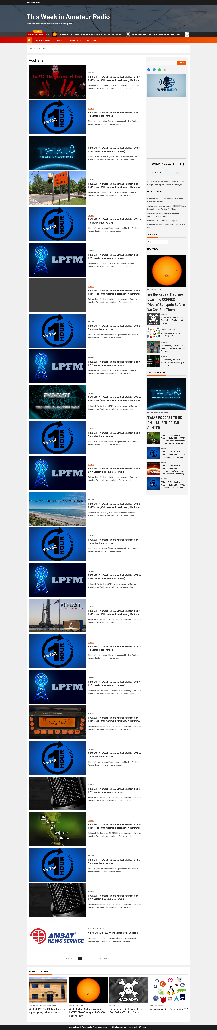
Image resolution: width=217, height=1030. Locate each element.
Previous (69, 958)
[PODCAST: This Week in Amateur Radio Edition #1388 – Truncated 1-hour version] (57, 544)
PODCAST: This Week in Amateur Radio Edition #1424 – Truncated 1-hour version (173, 454)
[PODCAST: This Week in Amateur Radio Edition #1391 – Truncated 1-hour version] (57, 224)
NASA (156, 289)
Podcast (91, 72)
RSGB (49, 1005)
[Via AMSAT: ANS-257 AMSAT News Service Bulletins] (57, 936)
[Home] (29, 40)
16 (100, 958)
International (37, 1005)
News (44, 1005)
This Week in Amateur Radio (68, 16)
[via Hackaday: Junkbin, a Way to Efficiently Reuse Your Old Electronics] (153, 347)
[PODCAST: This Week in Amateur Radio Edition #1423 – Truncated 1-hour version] (153, 483)
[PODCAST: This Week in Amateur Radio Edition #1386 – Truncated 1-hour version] (57, 758)
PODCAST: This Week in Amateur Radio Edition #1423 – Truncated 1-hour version (173, 485)
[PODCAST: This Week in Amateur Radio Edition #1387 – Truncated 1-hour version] (57, 651)
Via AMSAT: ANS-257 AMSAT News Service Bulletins (113, 932)
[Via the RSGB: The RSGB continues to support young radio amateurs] (48, 990)
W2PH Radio (91, 40)
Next (105, 958)
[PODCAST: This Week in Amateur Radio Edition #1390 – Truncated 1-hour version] (57, 331)
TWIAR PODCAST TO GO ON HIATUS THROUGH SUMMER (164, 422)
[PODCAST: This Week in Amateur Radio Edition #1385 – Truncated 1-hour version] (57, 865)
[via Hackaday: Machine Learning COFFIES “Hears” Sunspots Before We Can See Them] (166, 271)
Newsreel (91, 108)
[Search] (188, 40)
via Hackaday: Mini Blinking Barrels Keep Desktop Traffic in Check (102, 34)
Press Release (165, 413)
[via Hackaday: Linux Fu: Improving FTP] (153, 333)
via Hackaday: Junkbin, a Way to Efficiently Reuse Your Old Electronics (173, 348)
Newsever (132, 1027)
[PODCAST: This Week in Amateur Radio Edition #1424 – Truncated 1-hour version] (153, 453)
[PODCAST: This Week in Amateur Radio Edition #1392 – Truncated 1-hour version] (57, 117)
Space (102, 928)
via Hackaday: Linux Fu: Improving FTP (151, 34)
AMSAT (90, 928)
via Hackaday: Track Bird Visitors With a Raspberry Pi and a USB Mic (172, 362)
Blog (30, 1005)
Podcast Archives (42, 40)
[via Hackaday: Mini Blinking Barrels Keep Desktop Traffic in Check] (153, 319)
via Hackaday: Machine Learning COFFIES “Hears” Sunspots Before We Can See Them (87, 1012)
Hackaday (150, 289)
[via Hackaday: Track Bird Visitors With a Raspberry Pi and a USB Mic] (153, 361)
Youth (54, 1005)
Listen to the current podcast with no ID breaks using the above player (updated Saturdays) (165, 183)
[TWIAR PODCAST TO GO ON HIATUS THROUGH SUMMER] (166, 394)
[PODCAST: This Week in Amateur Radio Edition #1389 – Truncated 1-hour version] (57, 437)
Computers (164, 329)
